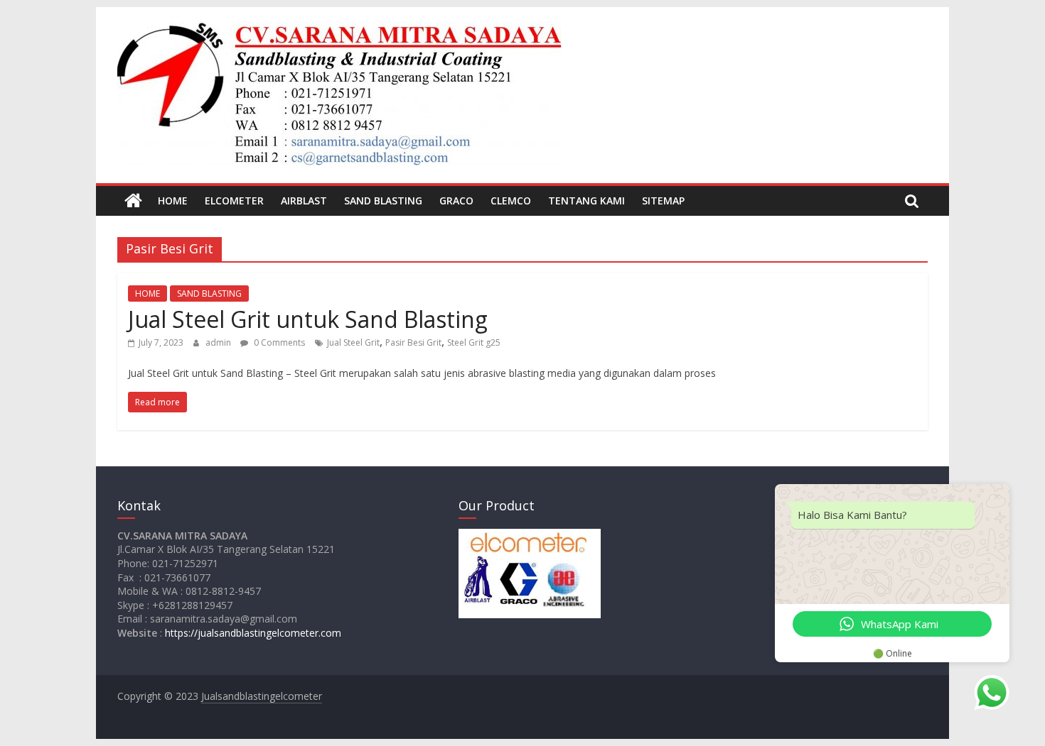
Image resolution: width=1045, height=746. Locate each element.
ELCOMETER (234, 200)
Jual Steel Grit (353, 342)
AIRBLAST (304, 200)
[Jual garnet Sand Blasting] (133, 201)
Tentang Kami (586, 200)
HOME (173, 200)
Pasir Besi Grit (413, 342)
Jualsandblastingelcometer (261, 696)
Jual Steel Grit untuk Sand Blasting (308, 319)
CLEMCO (511, 200)
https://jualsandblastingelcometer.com (253, 633)
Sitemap (663, 200)
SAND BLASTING (383, 200)
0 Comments (278, 342)
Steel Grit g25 (473, 342)
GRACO (456, 200)
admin (219, 342)
